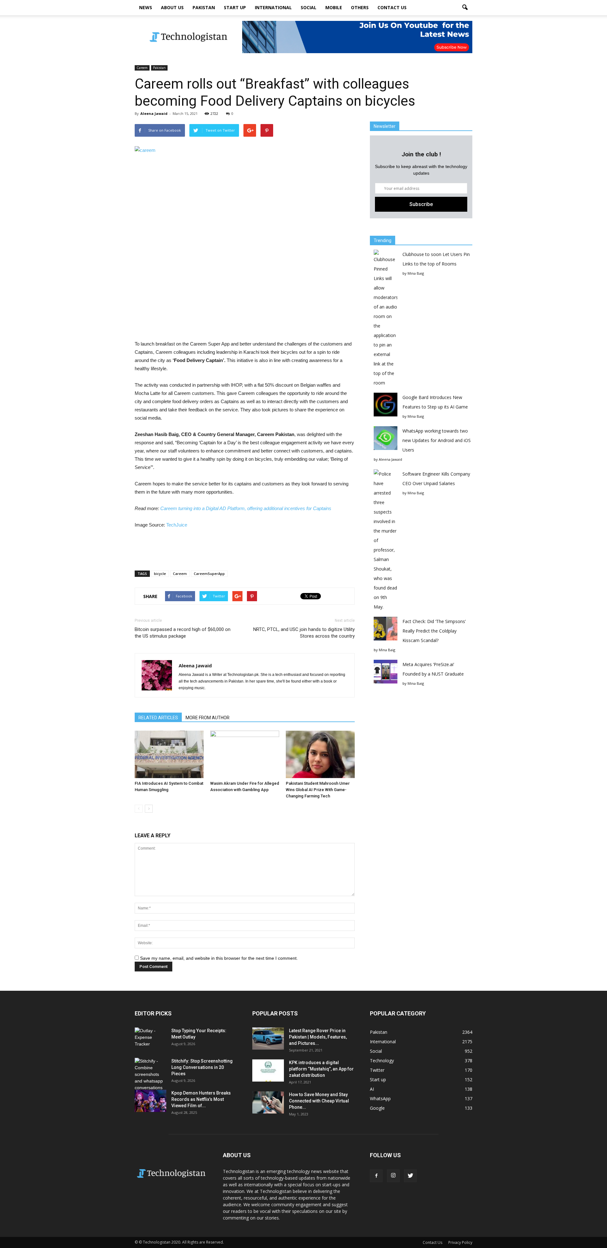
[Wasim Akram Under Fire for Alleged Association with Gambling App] (244, 754)
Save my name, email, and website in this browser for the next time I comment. (219, 958)
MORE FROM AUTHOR (208, 717)
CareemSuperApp (209, 573)
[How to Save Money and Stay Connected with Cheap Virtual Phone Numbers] (268, 1102)
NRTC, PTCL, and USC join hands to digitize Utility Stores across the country (304, 633)
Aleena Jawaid (154, 113)
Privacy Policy (460, 1242)
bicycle (160, 573)
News (145, 7)
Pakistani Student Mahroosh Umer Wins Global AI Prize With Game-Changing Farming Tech (318, 789)
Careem (142, 68)
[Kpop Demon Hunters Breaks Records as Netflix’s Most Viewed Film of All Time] (150, 1101)
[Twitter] (410, 1176)
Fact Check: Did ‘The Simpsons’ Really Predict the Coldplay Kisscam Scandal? (434, 630)
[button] (464, 7)
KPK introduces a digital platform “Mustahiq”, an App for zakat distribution (321, 1069)
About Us (172, 7)
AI (372, 1089)
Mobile (333, 7)
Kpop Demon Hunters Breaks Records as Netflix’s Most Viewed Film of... (201, 1099)
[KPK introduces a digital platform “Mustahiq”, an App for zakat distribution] (268, 1070)
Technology (382, 1061)
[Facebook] (376, 1176)
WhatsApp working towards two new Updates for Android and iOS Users (436, 440)
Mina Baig (416, 273)
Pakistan (204, 7)
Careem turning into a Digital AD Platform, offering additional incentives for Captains (245, 508)
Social (308, 7)
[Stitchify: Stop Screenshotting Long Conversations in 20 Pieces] (150, 1074)
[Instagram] (393, 1176)
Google (377, 1108)
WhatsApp (380, 1098)
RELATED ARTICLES (158, 717)
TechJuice (176, 524)
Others (360, 7)
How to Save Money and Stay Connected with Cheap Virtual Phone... (319, 1101)
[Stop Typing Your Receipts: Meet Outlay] (150, 1038)
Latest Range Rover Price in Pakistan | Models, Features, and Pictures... (318, 1037)
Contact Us (392, 7)
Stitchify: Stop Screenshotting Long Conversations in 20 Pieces (202, 1067)
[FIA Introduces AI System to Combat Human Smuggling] (169, 754)
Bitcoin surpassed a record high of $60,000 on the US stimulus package (182, 633)
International (273, 7)
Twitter (377, 1070)
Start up (235, 7)
